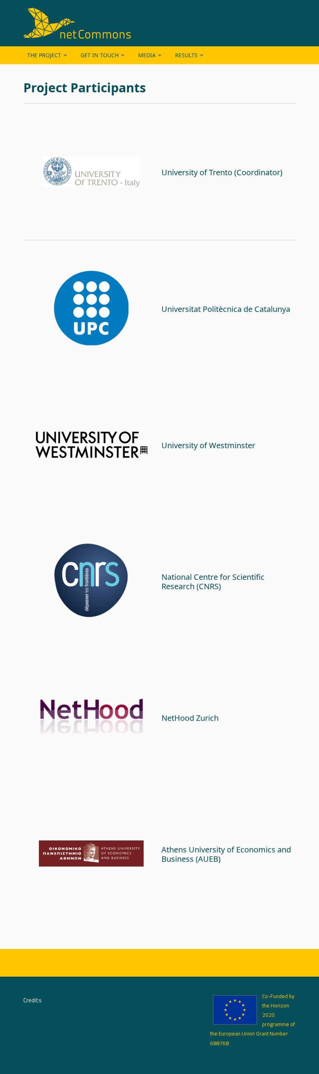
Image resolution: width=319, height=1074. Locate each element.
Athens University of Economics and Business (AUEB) (226, 854)
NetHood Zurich (190, 718)
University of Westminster (208, 445)
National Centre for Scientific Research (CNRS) (213, 582)
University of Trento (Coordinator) (221, 172)
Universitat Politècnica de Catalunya (225, 309)
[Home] (112, 23)
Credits (32, 1001)
